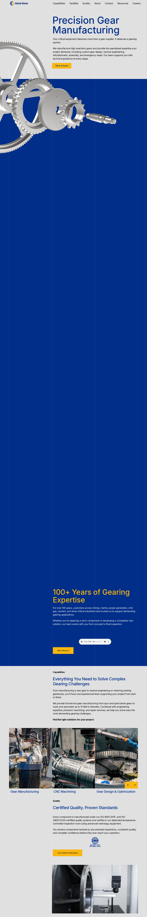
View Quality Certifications (67, 853)
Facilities (74, 3)
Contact (109, 3)
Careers (137, 3)
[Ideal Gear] (20, 3)
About (97, 3)
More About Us (63, 650)
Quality (86, 3)
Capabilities (59, 3)
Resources (122, 3)
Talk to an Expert (61, 66)
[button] (134, 785)
